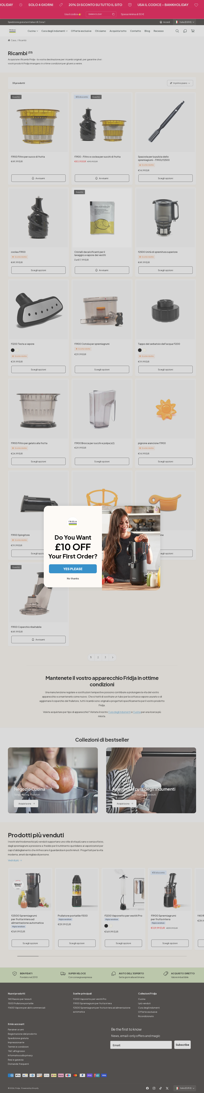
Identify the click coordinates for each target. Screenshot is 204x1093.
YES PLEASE (72, 569)
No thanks (73, 578)
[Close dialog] (156, 510)
